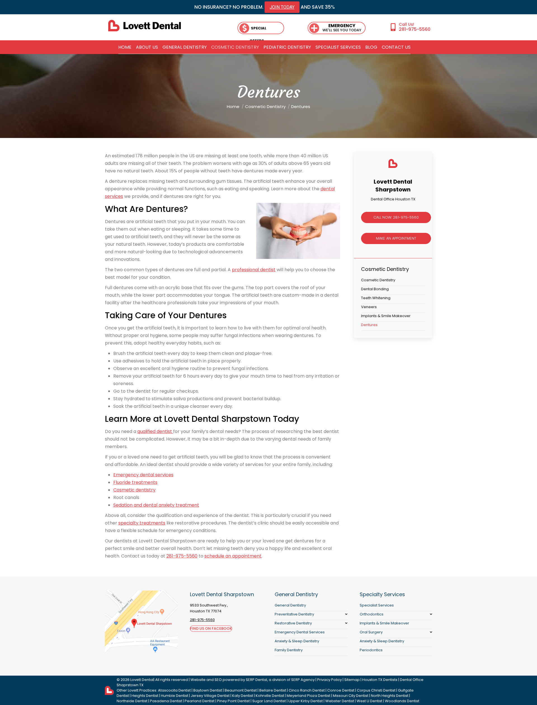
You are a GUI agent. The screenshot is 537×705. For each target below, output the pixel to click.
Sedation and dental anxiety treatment (156, 505)
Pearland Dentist (200, 701)
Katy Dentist (242, 695)
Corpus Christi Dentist (376, 690)
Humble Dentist (174, 695)
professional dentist (253, 269)
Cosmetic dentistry (134, 490)
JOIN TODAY (282, 7)
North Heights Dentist (389, 695)
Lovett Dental (142, 679)
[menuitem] (124, 47)
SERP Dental (256, 679)
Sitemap (352, 679)
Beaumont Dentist (241, 690)
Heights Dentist (144, 695)
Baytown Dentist (207, 690)
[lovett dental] (144, 25)
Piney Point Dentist (233, 701)
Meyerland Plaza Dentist (308, 695)
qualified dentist (155, 431)
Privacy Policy (329, 679)
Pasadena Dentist (166, 701)
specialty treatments (141, 523)
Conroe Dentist (340, 690)
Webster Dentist (339, 701)
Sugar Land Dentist (269, 701)
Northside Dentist (132, 701)
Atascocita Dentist (174, 690)
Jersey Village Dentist (210, 695)
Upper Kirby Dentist (305, 701)
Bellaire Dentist (272, 690)
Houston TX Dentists (379, 679)
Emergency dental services (143, 475)
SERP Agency (303, 679)
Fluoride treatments (135, 482)
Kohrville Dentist (270, 695)
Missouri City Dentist (350, 695)
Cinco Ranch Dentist (307, 690)
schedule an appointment (233, 556)
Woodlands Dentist (402, 701)
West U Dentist (369, 701)
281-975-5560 (414, 29)
